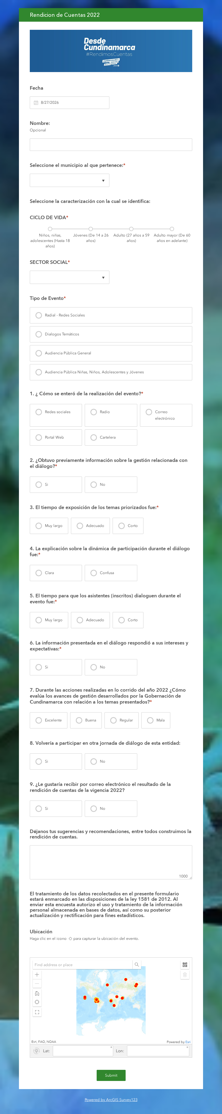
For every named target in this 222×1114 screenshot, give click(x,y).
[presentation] (50, 239)
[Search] (136, 964)
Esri (188, 1042)
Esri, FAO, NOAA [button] (43, 1042)
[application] (111, 1001)
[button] (37, 974)
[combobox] (82, 964)
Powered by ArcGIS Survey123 (111, 1099)
